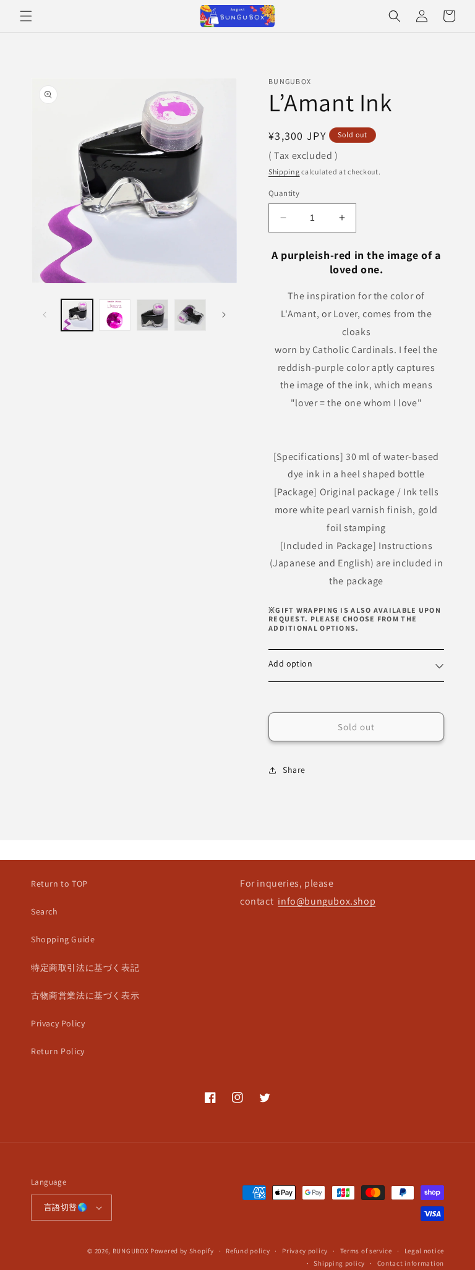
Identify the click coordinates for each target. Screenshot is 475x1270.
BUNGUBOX (131, 1251)
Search (44, 911)
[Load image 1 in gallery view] (77, 315)
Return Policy (58, 1051)
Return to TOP (59, 883)
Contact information (410, 1263)
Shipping (284, 171)
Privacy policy (305, 1251)
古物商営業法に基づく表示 (85, 995)
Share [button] (294, 769)
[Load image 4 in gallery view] (190, 315)
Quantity (283, 193)
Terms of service (366, 1251)
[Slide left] (44, 314)
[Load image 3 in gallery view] (152, 315)
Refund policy (248, 1251)
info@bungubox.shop (326, 901)
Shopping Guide (63, 939)
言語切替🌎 (65, 1207)
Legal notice (424, 1251)
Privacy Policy (58, 1023)
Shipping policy (339, 1263)
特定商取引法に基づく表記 (85, 967)
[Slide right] (224, 314)
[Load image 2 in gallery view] (115, 315)
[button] (26, 16)
